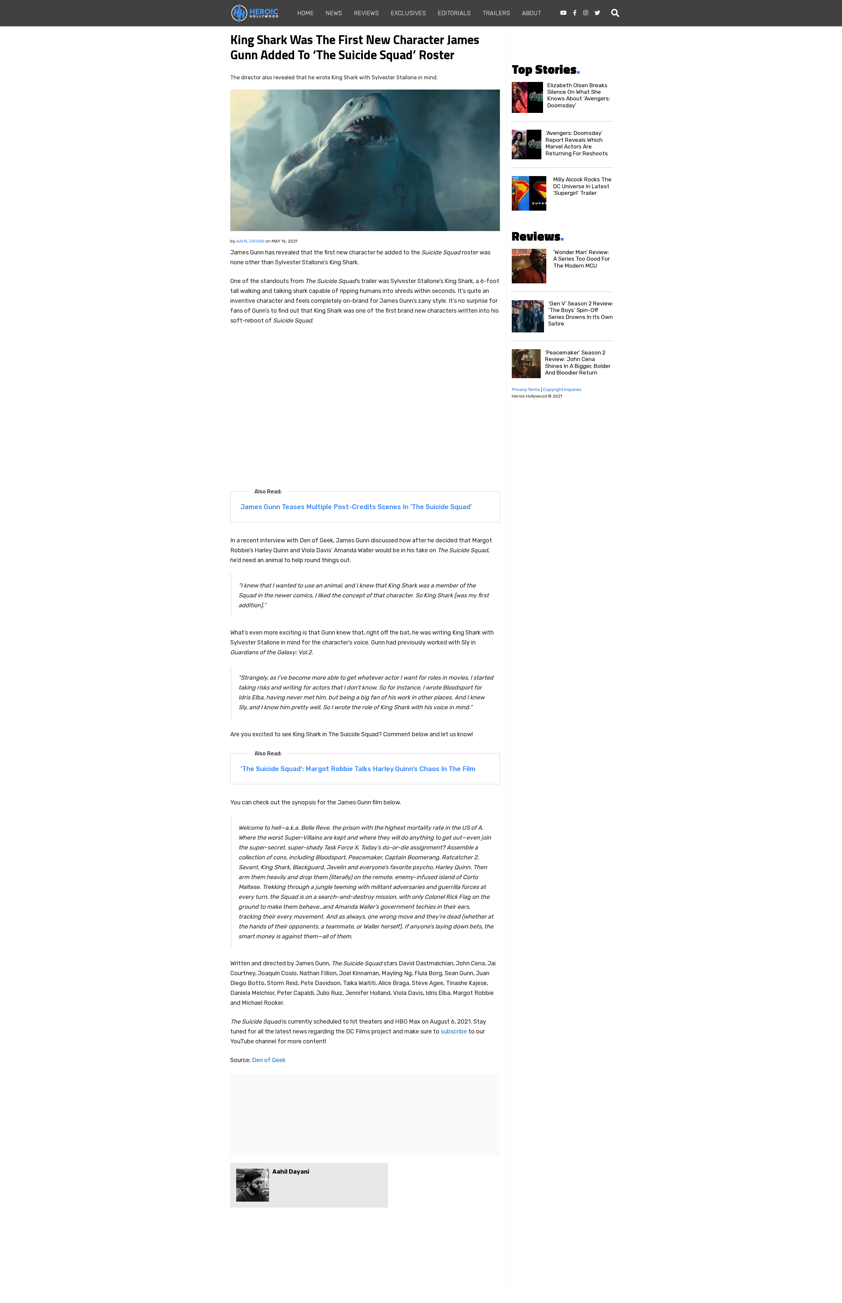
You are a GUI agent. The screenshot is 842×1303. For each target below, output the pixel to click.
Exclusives (408, 13)
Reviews (366, 13)
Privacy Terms (526, 389)
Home (305, 13)
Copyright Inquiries (562, 389)
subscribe (454, 1031)
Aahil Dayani (250, 241)
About (531, 13)
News (334, 13)
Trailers (496, 13)
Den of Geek (269, 1060)
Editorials (454, 13)
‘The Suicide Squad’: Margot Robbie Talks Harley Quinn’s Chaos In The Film (358, 769)
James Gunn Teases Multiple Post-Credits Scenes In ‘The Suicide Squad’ (356, 507)
